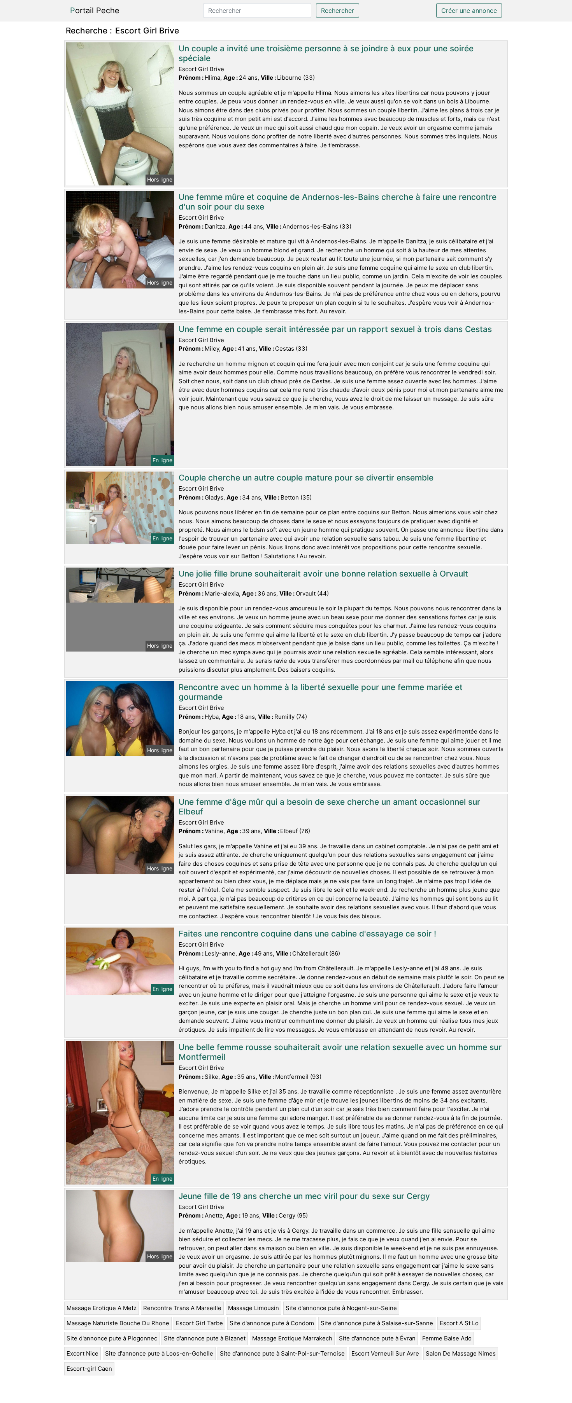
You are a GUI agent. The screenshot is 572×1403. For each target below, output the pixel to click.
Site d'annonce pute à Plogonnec (112, 1338)
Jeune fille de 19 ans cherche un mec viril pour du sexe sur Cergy (304, 1196)
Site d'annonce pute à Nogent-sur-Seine (341, 1308)
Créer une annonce (469, 10)
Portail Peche (94, 10)
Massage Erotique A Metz (102, 1308)
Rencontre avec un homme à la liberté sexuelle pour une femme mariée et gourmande (321, 692)
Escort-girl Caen (89, 1368)
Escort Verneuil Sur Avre (385, 1353)
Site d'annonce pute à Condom (272, 1323)
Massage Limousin (253, 1308)
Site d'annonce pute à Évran (377, 1338)
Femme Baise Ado (447, 1338)
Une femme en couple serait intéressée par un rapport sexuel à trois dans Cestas (335, 329)
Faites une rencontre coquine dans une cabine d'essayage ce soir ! (307, 933)
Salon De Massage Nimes (461, 1353)
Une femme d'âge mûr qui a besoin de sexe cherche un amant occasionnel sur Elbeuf (329, 806)
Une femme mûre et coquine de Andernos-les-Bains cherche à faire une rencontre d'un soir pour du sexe (338, 201)
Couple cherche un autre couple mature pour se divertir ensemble (306, 477)
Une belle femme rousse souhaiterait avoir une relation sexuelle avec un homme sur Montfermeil (340, 1052)
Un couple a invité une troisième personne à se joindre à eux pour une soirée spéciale (326, 53)
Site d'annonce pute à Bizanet (205, 1338)
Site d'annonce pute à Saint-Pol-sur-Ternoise (282, 1353)
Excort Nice (82, 1353)
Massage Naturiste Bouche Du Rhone (118, 1323)
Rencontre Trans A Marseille (182, 1308)
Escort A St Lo (459, 1323)
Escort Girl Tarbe (199, 1323)
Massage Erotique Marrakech (292, 1338)
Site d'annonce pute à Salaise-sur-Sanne (377, 1323)
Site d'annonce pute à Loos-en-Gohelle (159, 1353)
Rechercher (337, 10)
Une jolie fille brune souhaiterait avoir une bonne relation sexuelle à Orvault (323, 573)
